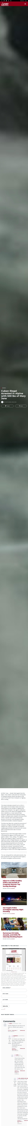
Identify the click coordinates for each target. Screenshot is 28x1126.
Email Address (6, 987)
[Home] (3, 4)
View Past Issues (14, 971)
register (14, 1030)
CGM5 (10, 1023)
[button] (7, 406)
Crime (4, 388)
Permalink (22, 1030)
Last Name (5, 999)
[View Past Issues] (14, 959)
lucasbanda (12, 888)
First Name (5, 993)
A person (15, 1035)
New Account (22, 0)
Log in (26, 0)
